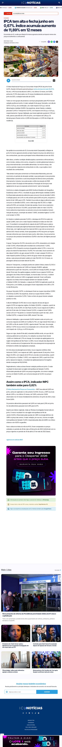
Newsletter (31, 720)
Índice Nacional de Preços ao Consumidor (21, 389)
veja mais (57, 570)
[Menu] (3, 2)
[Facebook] (54, 42)
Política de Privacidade (31, 729)
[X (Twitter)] (57, 42)
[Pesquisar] (59, 2)
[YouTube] (29, 713)
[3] (46, 633)
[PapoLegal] (49, 42)
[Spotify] (38, 713)
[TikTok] (35, 713)
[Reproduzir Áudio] (8, 80)
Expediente (31, 722)
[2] (15, 633)
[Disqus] (31, 535)
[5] (46, 659)
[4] (15, 659)
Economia (6, 18)
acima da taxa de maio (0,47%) (44, 89)
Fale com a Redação (31, 727)
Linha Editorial (31, 725)
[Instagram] (23, 713)
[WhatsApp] (51, 42)
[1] (31, 592)
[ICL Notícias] (31, 2)
